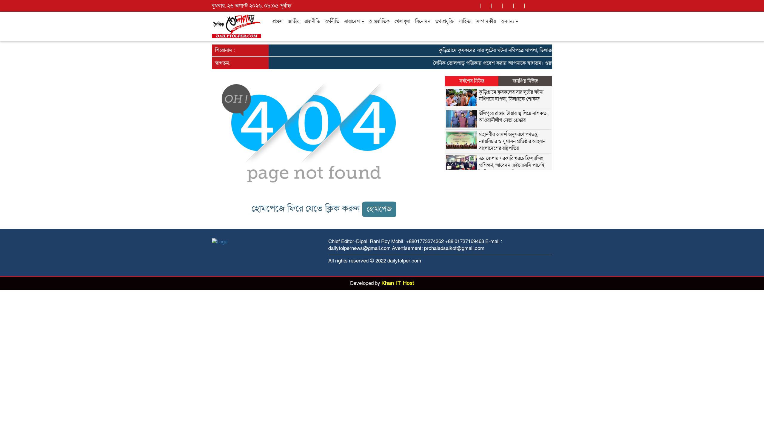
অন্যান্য (508, 21)
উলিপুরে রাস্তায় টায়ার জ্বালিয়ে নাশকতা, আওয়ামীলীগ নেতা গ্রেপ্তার (514, 117)
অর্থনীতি (332, 21)
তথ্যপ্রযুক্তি (444, 21)
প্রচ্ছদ (277, 21)
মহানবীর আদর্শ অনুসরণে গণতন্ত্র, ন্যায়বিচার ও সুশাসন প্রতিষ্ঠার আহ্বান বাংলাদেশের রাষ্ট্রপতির (512, 141)
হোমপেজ (379, 209)
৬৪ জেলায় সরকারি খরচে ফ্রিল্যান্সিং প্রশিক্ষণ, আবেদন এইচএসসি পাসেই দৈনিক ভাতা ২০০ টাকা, (512, 165)
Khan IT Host (397, 283)
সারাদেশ (352, 21)
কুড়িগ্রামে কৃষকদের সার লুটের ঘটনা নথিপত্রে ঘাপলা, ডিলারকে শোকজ (499, 50)
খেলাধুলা (402, 21)
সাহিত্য (465, 21)
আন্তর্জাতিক (379, 21)
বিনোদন (422, 21)
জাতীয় (294, 21)
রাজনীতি (312, 21)
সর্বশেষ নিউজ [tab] (471, 81)
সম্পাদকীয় (486, 21)
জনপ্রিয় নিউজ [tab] (525, 81)
